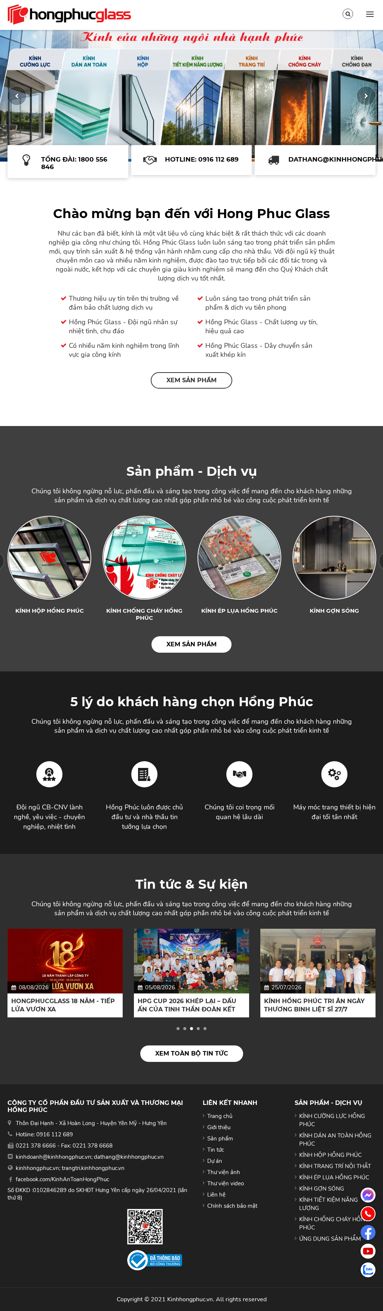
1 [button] (178, 1028)
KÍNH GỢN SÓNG (334, 610)
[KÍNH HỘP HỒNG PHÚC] (49, 558)
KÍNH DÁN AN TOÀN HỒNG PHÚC (335, 1140)
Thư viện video (225, 1183)
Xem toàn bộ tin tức (191, 1053)
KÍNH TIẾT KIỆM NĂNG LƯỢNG (328, 1204)
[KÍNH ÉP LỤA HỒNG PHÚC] (239, 558)
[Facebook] (368, 1232)
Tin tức (215, 1150)
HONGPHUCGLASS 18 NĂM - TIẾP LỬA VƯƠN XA (63, 1005)
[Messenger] (368, 1195)
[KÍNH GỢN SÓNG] (334, 558)
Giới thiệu (218, 1127)
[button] (16, 95)
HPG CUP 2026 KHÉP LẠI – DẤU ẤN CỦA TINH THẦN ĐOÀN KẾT (187, 1005)
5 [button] (204, 1028)
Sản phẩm (220, 1138)
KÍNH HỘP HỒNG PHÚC (49, 610)
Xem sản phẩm (191, 380)
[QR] (154, 1226)
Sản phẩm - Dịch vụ (191, 471)
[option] (191, 96)
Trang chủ (219, 1116)
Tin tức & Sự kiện (191, 884)
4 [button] (198, 1028)
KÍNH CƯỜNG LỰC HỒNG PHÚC (332, 1120)
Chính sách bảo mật (232, 1206)
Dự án (214, 1161)
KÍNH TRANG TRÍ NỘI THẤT (335, 1166)
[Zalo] (368, 1269)
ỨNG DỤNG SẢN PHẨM (330, 1239)
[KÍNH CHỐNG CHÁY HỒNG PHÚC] (144, 558)
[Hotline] (368, 1213)
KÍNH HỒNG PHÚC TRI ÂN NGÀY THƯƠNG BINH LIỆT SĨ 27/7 (314, 1005)
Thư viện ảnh (223, 1172)
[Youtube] (368, 1251)
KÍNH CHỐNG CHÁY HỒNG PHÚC (144, 614)
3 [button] (191, 1028)
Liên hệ (216, 1194)
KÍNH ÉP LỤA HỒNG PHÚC (239, 610)
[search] (348, 14)
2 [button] (184, 1028)
